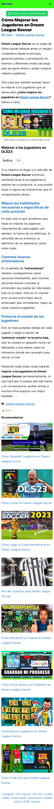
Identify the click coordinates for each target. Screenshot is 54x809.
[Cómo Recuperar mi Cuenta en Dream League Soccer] (27, 630)
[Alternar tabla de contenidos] (17, 160)
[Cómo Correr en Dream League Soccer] (27, 495)
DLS (41, 794)
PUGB (26, 801)
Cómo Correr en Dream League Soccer (26, 503)
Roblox (6, 797)
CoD (18, 794)
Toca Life (35, 801)
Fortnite (48, 794)
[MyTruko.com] (6, 4)
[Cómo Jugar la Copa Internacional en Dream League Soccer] (27, 537)
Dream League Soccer (30, 34)
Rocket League (19, 797)
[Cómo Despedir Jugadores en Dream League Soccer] (27, 448)
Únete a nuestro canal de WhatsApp (29, 13)
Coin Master (8, 794)
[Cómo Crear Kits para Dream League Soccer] (27, 770)
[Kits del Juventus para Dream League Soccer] (27, 583)
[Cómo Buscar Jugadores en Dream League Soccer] (27, 723)
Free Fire (26, 794)
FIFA (35, 794)
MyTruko (7, 34)
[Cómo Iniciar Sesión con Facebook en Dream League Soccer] (27, 677)
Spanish (7, 410)
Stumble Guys (35, 797)
